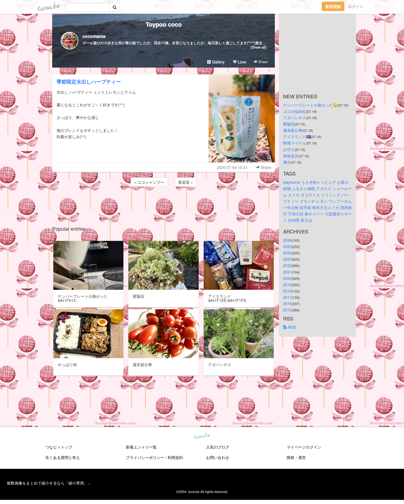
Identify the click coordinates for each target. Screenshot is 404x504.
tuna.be (201, 436)
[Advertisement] (163, 202)
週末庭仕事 (292, 130)
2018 (287, 291)
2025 (287, 246)
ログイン (355, 6)
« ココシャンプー (149, 182)
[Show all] (258, 47)
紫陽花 (289, 124)
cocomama (94, 36)
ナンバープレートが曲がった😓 (310, 105)
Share (262, 61)
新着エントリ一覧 (141, 447)
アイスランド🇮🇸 (297, 136)
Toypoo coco (164, 24)
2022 (287, 265)
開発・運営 (296, 457)
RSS (291, 327)
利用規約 (175, 457)
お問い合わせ (217, 457)
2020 (287, 278)
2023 (287, 259)
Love (241, 62)
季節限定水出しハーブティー (89, 81)
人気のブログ (217, 447)
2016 (287, 303)
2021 (287, 272)
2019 (287, 284)
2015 (287, 310)
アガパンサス (294, 117)
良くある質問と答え (62, 457)
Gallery (218, 62)
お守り (289, 149)
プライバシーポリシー (145, 457)
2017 (287, 297)
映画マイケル (294, 143)
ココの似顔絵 (294, 111)
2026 (287, 240)
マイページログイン (304, 447)
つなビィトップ (58, 447)
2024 (287, 252)
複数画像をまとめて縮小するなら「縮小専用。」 (49, 483)
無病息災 (290, 155)
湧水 (287, 162)
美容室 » (185, 182)
